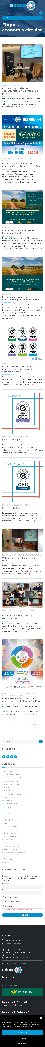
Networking (8, 161)
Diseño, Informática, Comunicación (17, 797)
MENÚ (8, 18)
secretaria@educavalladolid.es (16, 955)
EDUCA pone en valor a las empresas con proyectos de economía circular (17, 369)
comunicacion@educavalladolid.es (17, 952)
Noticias (25, 437)
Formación (8, 823)
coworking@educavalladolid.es (16, 957)
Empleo (7, 810)
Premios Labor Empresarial (14, 853)
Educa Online (9, 807)
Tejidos (5, 613)
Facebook (11, 756)
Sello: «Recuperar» (12, 508)
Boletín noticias (11, 897)
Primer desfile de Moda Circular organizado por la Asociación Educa (22, 699)
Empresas (25, 611)
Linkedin (3, 756)
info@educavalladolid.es (14, 950)
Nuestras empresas (11, 846)
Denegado (22, 1038)
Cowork (7, 791)
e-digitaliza (8, 801)
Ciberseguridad (10, 788)
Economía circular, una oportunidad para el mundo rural (21, 298)
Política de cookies (21, 1043)
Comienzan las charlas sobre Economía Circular (18, 231)
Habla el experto (10, 827)
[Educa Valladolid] (22, 5)
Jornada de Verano (11, 833)
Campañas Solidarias (12, 784)
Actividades (7, 159)
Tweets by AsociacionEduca (12, 1005)
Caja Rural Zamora (11, 781)
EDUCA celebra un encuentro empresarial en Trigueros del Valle (21, 165)
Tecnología (8, 859)
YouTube (15, 756)
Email (4, 890)
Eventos (25, 555)
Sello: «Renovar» (11, 439)
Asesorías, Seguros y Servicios (15, 778)
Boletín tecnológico (12, 902)
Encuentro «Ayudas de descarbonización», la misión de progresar (20, 91)
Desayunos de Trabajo (12, 794)
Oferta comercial (10, 849)
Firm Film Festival (11, 820)
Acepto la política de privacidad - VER (19, 910)
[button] (42, 1018)
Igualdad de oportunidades (14, 830)
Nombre (5, 884)
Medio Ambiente (9, 696)
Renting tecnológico (12, 856)
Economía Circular (11, 85)
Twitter (7, 756)
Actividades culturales (12, 775)
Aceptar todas (23, 1032)
